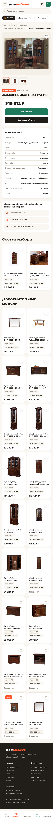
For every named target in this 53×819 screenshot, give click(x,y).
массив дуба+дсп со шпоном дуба (32, 143)
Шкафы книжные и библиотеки (14, 29)
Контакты (47, 816)
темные (44, 163)
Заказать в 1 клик (26, 120)
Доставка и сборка (39, 767)
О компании (36, 774)
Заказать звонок (38, 780)
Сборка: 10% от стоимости (24, 226)
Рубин (45, 138)
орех (46, 148)
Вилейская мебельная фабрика (34, 183)
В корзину (26, 111)
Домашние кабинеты (19, 25)
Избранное (27, 816)
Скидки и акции (37, 770)
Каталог (16, 816)
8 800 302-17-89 (13, 790)
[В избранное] (21, 248)
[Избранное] (42, 4)
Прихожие (10, 777)
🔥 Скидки (8, 18)
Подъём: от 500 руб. (26, 219)
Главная (5, 25)
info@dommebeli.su (14, 794)
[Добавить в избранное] (46, 36)
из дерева (43, 158)
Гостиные (42, 18)
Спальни (9, 774)
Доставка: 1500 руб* (21, 212)
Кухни (8, 780)
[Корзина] (48, 4)
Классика (44, 153)
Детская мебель (25, 18)
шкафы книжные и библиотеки (34, 178)
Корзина (37, 816)
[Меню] (4, 4)
